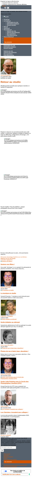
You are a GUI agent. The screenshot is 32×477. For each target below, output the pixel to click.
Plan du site (7, 454)
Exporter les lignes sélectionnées (10, 1)
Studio (13, 258)
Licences (6, 455)
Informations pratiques (13, 23)
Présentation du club (12, 22)
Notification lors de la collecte (12, 474)
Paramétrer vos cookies (10, 459)
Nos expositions (11, 34)
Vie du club (8, 258)
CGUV (5, 458)
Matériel (3, 258)
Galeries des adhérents (13, 32)
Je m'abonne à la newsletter (8, 445)
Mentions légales (8, 456)
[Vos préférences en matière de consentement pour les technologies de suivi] (29, 474)
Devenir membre (11, 25)
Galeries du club (11, 31)
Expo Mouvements (12, 35)
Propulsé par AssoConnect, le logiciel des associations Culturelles (15, 466)
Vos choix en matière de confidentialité (17, 471)
